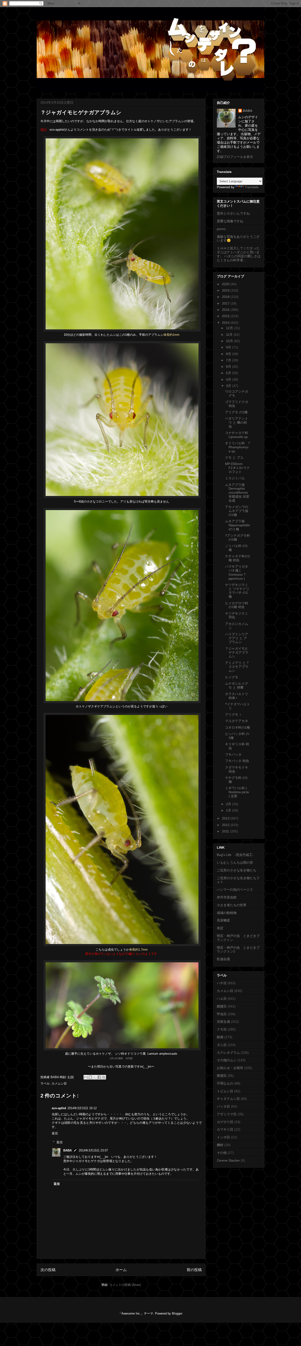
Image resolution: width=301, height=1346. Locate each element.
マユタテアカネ (236, 721)
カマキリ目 (225, 1129)
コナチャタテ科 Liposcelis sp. (237, 435)
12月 (230, 328)
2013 (226, 818)
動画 (220, 1037)
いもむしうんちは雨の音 (235, 862)
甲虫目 (222, 1014)
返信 (55, 1133)
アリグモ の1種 (236, 412)
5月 (229, 373)
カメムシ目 (59, 1083)
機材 (220, 1145)
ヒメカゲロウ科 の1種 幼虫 (236, 605)
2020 (226, 284)
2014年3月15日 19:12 (82, 1108)
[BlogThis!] (90, 1077)
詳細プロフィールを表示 (235, 157)
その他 (222, 1153)
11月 (230, 334)
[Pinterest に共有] (103, 1077)
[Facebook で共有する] (99, 1077)
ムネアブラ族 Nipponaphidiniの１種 (237, 525)
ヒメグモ (231, 677)
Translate (252, 187)
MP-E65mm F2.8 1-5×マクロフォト (237, 468)
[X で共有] (94, 1077)
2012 (226, 825)
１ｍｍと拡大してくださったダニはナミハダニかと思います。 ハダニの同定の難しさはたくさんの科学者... (239, 254)
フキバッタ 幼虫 (237, 761)
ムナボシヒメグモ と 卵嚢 (236, 685)
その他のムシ (227, 1060)
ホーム (121, 1270)
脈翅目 (222, 1075)
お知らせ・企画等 (230, 1068)
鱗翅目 (222, 1006)
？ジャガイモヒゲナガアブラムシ (236, 652)
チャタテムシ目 (228, 1098)
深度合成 (223, 1021)
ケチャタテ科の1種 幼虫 (237, 558)
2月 (229, 804)
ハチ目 (222, 983)
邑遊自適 (223, 959)
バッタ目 (223, 1106)
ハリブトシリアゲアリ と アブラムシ (236, 638)
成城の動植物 (227, 913)
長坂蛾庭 (223, 920)
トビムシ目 (225, 1091)
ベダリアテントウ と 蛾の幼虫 (236, 422)
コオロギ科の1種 (237, 727)
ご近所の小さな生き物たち (236, 870)
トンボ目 (223, 1137)
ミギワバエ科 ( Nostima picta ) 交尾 (237, 792)
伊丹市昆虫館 (227, 897)
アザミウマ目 (227, 1114)
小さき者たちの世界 (231, 905)
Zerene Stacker (228, 1160)
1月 (229, 810)
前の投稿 (194, 1270)
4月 (229, 379)
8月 (229, 354)
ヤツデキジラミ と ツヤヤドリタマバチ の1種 (237, 590)
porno (221, 229)
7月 (229, 360)
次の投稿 (47, 1270)
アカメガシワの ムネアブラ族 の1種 (236, 511)
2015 (226, 316)
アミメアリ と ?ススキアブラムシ (237, 667)
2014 (226, 322)
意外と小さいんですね (233, 213)
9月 (229, 347)
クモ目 (222, 1029)
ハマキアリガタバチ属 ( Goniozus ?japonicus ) (236, 572)
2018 (226, 297)
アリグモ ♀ (233, 714)
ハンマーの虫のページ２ (235, 889)
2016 (226, 310)
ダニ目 (222, 1045)
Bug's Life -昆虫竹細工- (235, 855)
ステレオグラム (228, 1052)
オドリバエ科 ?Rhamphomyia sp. (237, 447)
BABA (67, 1150)
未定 (220, 928)
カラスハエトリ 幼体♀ (236, 696)
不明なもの (225, 1083)
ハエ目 (222, 998)
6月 (229, 366)
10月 (230, 341)
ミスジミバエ (235, 478)
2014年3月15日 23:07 (93, 1150)
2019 (226, 290)
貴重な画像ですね (230, 221)
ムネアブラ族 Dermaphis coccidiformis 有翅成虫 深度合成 (237, 492)
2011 (226, 831)
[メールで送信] (85, 1077)
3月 (229, 386)
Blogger (177, 1313)
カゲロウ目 (225, 1122)
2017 (226, 303)
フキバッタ (233, 754)
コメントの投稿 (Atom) (125, 1285)
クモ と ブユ (234, 457)
